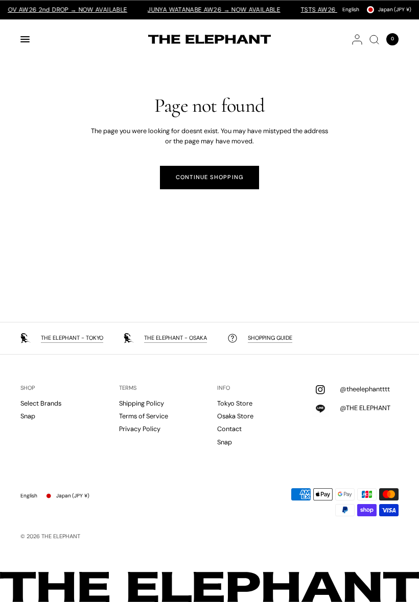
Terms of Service (143, 416)
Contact (229, 428)
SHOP (27, 388)
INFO (223, 388)
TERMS (127, 388)
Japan (394, 9)
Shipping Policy (141, 403)
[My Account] (357, 39)
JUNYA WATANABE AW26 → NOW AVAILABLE (207, 10)
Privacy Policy (139, 428)
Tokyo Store (234, 403)
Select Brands (40, 403)
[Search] (374, 39)
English (350, 9)
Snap (27, 416)
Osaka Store (235, 416)
